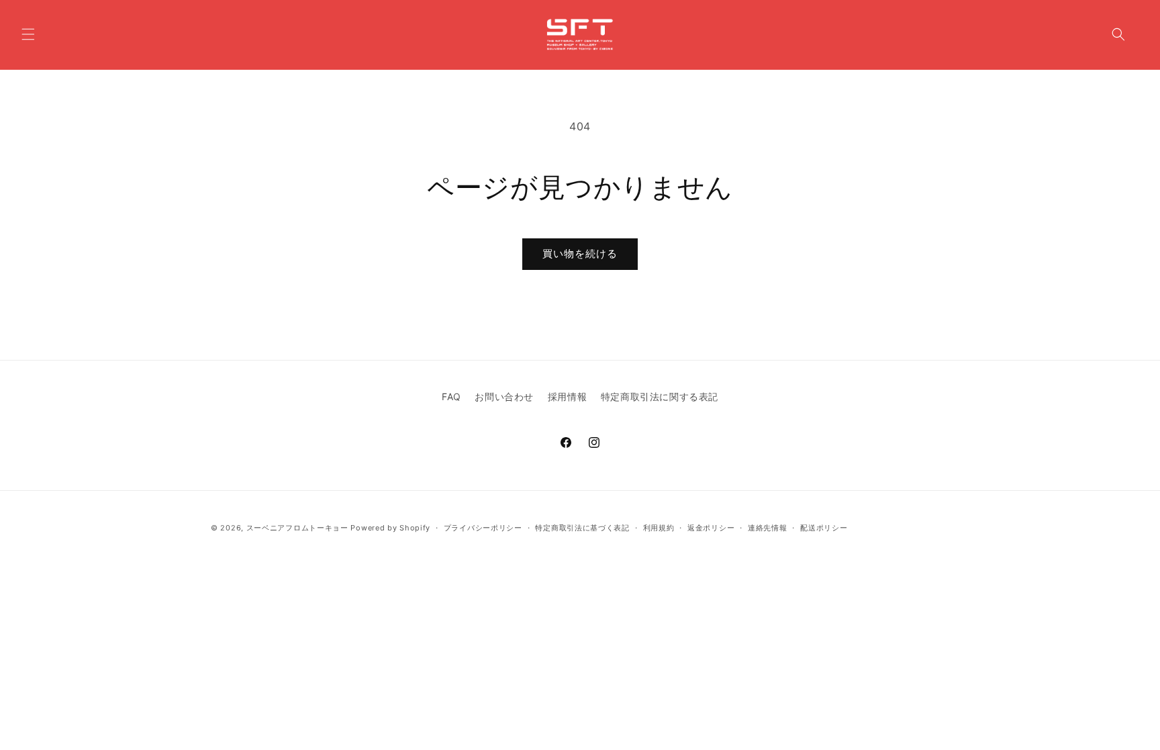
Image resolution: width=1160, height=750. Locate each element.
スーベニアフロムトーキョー (298, 527)
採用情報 (567, 396)
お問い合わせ (504, 396)
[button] (28, 34)
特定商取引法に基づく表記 (582, 527)
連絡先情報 (767, 527)
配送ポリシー (823, 527)
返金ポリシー (710, 527)
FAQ (451, 396)
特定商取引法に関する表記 (659, 396)
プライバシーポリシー (483, 527)
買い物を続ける (580, 253)
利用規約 (659, 527)
